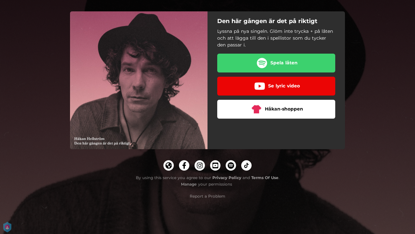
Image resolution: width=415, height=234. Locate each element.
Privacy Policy (226, 177)
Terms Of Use (265, 177)
